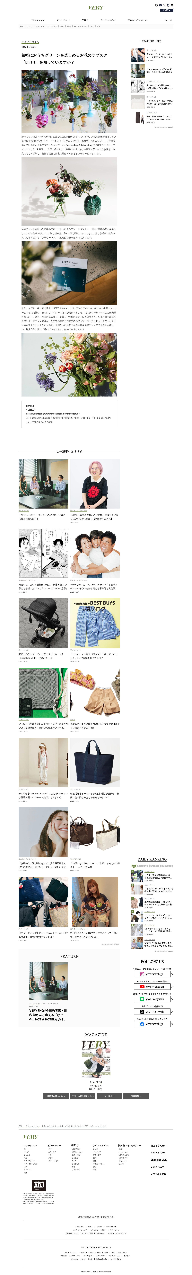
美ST (106, 1252)
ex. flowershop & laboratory (77, 145)
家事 (69, 26)
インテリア (40, 26)
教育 (73, 1167)
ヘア (49, 1155)
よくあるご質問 (87, 1233)
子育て (85, 20)
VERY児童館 (76, 1149)
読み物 (121, 1164)
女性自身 (64, 1256)
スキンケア (52, 1152)
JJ (66, 1252)
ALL (21, 26)
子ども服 (75, 1158)
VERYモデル (123, 1158)
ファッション (38, 20)
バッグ (26, 1152)
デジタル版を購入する (82, 1096)
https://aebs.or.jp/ (48, 1203)
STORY (90, 1252)
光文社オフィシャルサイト (117, 1233)
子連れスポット (77, 1152)
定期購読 (135, 1096)
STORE (99, 1227)
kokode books (101, 1259)
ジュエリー (28, 1155)
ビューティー (63, 20)
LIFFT (40, 149)
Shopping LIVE (159, 1159)
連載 (120, 1149)
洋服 (25, 1158)
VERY (83, 1252)
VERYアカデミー (125, 1155)
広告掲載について (72, 1233)
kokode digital (116, 1259)
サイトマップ (114, 1230)
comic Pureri (100, 1256)
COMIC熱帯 (88, 1256)
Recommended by (107, 944)
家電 (99, 26)
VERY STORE (158, 1152)
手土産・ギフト (80, 26)
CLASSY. (73, 1252)
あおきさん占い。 (160, 1145)
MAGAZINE (80, 1227)
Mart (99, 1252)
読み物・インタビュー (138, 20)
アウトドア (52, 26)
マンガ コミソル (114, 1256)
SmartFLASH (75, 1256)
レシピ (29, 26)
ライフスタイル (108, 20)
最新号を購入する (55, 1096)
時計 (25, 1173)
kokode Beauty (87, 1259)
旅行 (62, 26)
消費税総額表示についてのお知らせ (96, 1217)
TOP (21, 1126)
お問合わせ (100, 1233)
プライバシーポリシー (98, 1230)
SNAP (26, 1167)
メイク (50, 1149)
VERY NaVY (157, 1167)
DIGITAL (90, 1227)
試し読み (108, 1096)
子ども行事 (76, 1164)
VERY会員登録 (158, 1174)
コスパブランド (29, 1161)
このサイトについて (80, 1230)
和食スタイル (122, 1252)
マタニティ (28, 1170)
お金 (92, 26)
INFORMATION (111, 1227)
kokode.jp (74, 1259)
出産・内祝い (76, 1155)
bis (113, 1252)
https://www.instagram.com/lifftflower (58, 413)
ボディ (50, 1158)
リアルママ (76, 1170)
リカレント (123, 1161)
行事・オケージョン (31, 1164)
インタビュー (123, 1152)
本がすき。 (127, 1256)
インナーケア (53, 1161)
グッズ (74, 1161)
